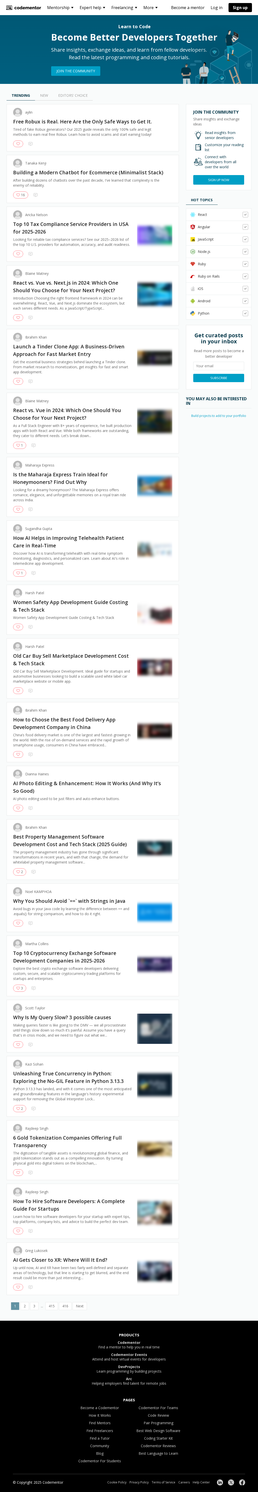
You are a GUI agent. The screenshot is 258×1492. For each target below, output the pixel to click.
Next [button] (80, 1306)
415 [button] (52, 1306)
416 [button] (65, 1306)
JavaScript (206, 239)
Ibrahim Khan (36, 337)
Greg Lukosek (36, 1251)
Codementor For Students (99, 1460)
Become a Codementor (99, 1407)
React (202, 214)
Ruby (202, 263)
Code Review (158, 1415)
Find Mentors (100, 1422)
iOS (200, 288)
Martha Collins (37, 944)
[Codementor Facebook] (242, 1482)
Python (203, 313)
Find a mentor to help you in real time (129, 1344)
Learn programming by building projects (129, 1369)
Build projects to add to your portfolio (218, 416)
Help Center (201, 1482)
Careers (184, 1482)
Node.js (204, 251)
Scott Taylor (35, 1008)
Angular (204, 226)
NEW (44, 95)
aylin (29, 112)
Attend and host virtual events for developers (129, 1357)
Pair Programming (158, 1422)
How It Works (100, 1415)
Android (204, 301)
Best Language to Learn (158, 1453)
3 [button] (34, 1306)
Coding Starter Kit (158, 1438)
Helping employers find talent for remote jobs (129, 1381)
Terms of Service (163, 1482)
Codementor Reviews (158, 1445)
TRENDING (21, 95)
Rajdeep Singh (36, 1128)
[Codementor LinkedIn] (220, 1482)
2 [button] (25, 1306)
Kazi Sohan (34, 1064)
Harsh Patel (34, 593)
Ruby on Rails (209, 276)
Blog (100, 1453)
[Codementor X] (231, 1482)
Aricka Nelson (36, 215)
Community (99, 1445)
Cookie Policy (116, 1482)
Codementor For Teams (158, 1407)
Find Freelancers (99, 1430)
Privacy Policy (139, 1482)
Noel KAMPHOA (38, 892)
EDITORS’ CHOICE (73, 95)
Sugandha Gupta (38, 529)
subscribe (218, 378)
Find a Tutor (100, 1438)
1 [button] (15, 1306)
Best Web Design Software (158, 1430)
